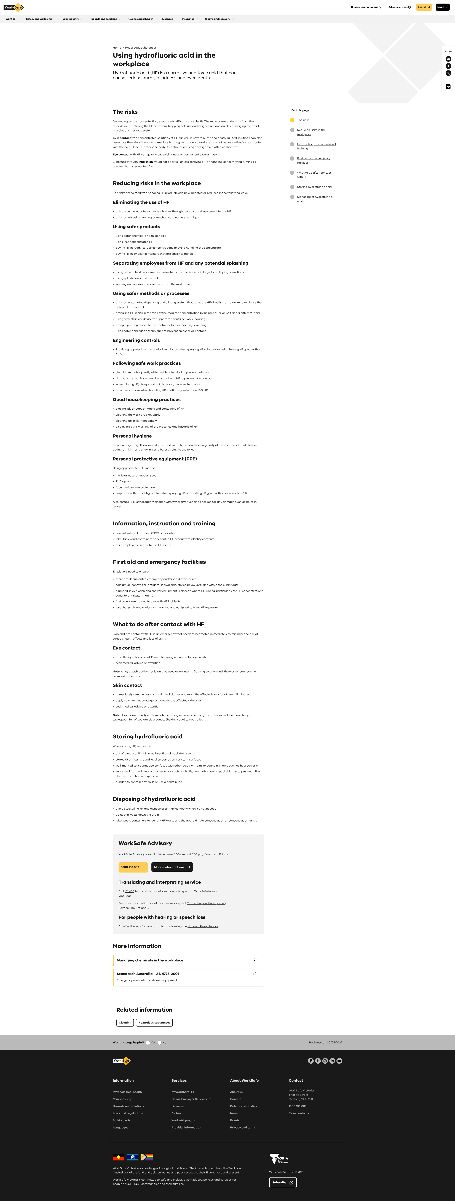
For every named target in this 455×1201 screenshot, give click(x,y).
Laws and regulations (128, 1113)
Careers (235, 1099)
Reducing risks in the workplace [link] (311, 132)
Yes (153, 1042)
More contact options (169, 867)
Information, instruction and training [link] (316, 146)
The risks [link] (303, 120)
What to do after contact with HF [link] (314, 175)
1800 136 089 (130, 867)
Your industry (122, 1099)
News (234, 1113)
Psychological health (127, 1092)
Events (235, 1120)
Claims (176, 1113)
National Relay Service (203, 926)
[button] (12, 19)
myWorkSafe (180, 1092)
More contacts (299, 1113)
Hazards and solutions (128, 1106)
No (164, 1042)
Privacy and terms (243, 1128)
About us (236, 1092)
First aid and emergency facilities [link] (313, 161)
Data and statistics (243, 1106)
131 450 (129, 891)
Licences (178, 1106)
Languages (120, 1128)
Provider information (186, 1128)
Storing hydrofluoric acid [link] (314, 187)
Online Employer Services (189, 1099)
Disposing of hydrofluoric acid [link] (314, 199)
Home (117, 48)
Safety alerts (122, 1120)
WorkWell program (184, 1120)
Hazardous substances (141, 48)
